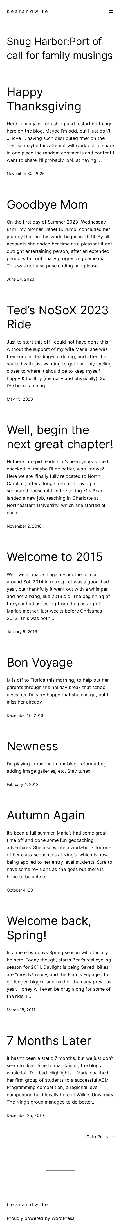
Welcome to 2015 (55, 557)
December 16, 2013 (25, 715)
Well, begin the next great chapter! (60, 437)
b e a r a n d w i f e (27, 11)
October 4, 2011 (22, 890)
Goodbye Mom (47, 204)
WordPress (62, 1218)
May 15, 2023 (20, 399)
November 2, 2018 (24, 526)
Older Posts (100, 1136)
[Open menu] (110, 11)
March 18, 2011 (21, 1009)
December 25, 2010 (25, 1115)
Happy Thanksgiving (44, 99)
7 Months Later (49, 1041)
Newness (32, 746)
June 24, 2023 (20, 279)
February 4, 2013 (23, 784)
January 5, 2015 (22, 631)
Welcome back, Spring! (49, 928)
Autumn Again (46, 815)
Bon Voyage (40, 662)
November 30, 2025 (26, 173)
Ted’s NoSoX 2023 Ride (58, 317)
